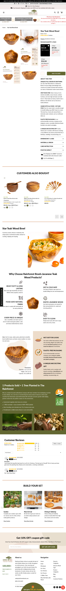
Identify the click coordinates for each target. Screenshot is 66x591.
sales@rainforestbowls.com (21, 578)
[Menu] (3, 12)
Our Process (44, 573)
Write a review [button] (57, 443)
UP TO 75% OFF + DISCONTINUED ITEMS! (41, 3)
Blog (54, 574)
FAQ (54, 576)
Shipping (42, 38)
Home (3, 27)
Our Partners (44, 570)
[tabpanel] (11, 39)
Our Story (43, 568)
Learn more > (5, 574)
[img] (12, 457)
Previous (57, 217)
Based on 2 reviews (9, 444)
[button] (44, 35)
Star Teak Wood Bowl (12, 27)
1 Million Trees (44, 575)
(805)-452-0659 (19, 581)
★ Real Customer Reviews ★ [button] (1, 297)
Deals (42, 563)
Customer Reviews (57, 579)
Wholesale (43, 566)
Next (62, 217)
